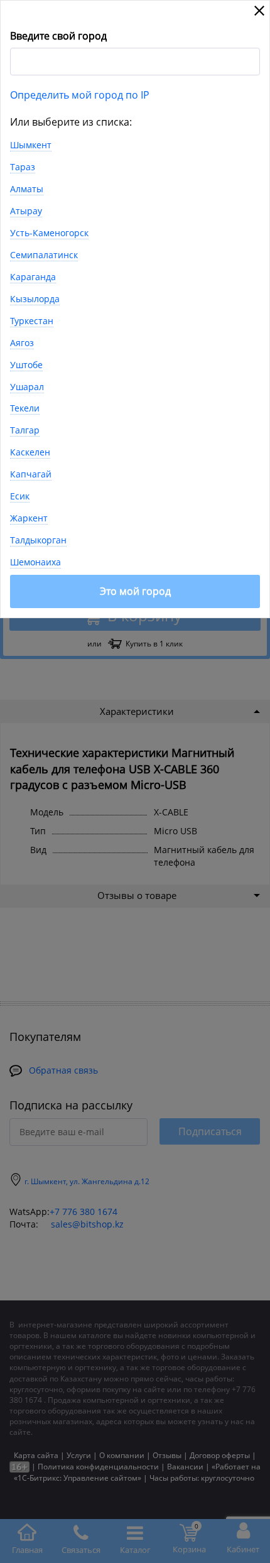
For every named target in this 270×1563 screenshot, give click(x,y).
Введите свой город (58, 36)
